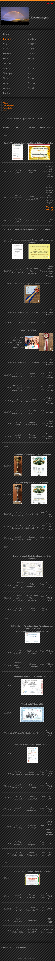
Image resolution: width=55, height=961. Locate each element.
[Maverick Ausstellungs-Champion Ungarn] (18, 466)
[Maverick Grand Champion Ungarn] (17, 494)
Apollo (31, 73)
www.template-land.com (27, 958)
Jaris (30, 33)
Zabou (31, 68)
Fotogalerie (7, 108)
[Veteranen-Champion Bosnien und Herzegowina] (39, 251)
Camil (31, 88)
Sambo (7, 63)
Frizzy (31, 58)
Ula (5, 43)
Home (6, 33)
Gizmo (31, 63)
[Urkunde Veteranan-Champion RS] (39, 152)
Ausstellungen (8, 105)
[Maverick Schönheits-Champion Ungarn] (32, 755)
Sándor (31, 83)
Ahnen (5, 103)
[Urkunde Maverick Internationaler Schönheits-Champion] (32, 569)
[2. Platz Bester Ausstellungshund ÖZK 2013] (32, 637)
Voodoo (32, 43)
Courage (32, 53)
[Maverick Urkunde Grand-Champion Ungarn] (39, 494)
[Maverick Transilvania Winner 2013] (32, 714)
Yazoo (6, 78)
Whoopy (7, 73)
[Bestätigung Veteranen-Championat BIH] (17, 251)
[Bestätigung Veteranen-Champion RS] (17, 152)
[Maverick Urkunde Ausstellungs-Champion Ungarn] (39, 466)
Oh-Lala (7, 68)
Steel (5, 48)
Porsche (7, 53)
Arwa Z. (7, 88)
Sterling (32, 38)
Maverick (7, 38)
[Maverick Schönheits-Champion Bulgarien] (32, 879)
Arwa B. (7, 83)
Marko (6, 92)
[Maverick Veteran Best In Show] (32, 342)
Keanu (31, 48)
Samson (32, 78)
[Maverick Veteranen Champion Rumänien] (32, 294)
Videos (5, 110)
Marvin (6, 58)
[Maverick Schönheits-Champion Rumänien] (32, 687)
